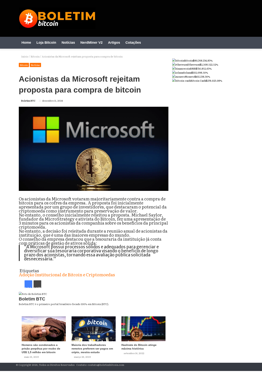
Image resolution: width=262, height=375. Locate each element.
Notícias (68, 42)
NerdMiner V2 (91, 42)
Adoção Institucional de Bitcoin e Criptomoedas (67, 274)
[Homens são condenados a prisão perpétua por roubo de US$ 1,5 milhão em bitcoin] (44, 328)
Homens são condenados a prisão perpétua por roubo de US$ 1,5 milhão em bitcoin (41, 348)
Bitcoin (35, 56)
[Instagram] (234, 43)
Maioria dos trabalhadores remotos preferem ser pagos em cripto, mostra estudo (92, 348)
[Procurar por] (240, 42)
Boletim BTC (28, 100)
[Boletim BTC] (57, 18)
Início (24, 56)
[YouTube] (229, 43)
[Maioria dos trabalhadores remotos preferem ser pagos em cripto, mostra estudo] (94, 328)
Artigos (114, 42)
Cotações (133, 42)
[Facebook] (223, 43)
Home (26, 42)
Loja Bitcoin (46, 42)
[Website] (167, 308)
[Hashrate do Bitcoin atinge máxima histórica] (143, 328)
